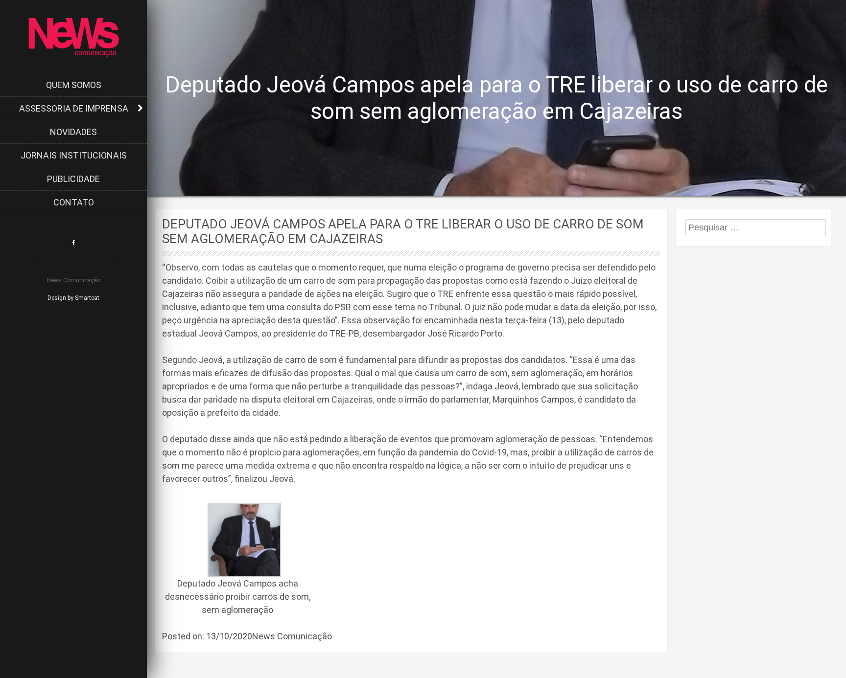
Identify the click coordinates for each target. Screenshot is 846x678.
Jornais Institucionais (74, 155)
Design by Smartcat (73, 297)
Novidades (73, 132)
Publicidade (73, 179)
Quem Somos (73, 85)
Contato (73, 202)
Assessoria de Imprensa (73, 108)
